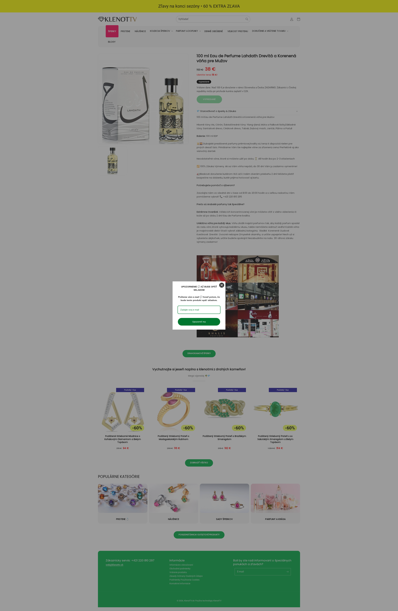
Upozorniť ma (199, 321)
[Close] (221, 285)
